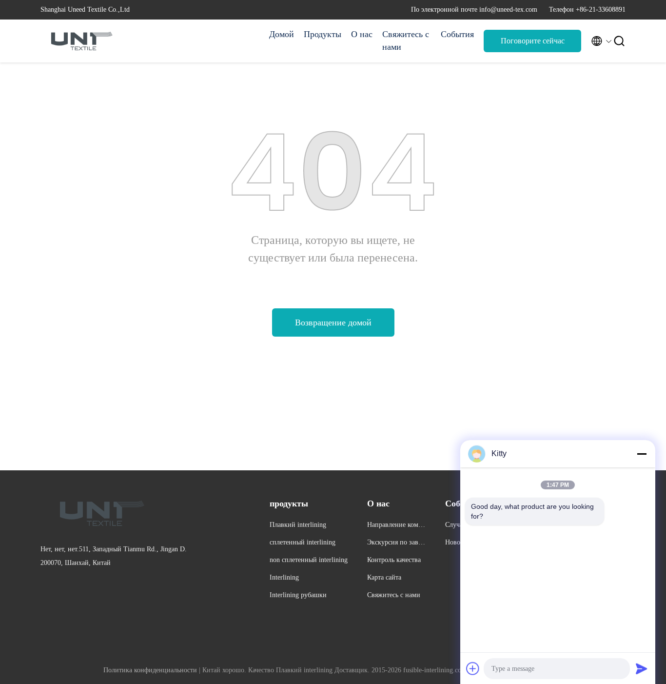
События (457, 34)
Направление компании (396, 526)
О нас (361, 34)
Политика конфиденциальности (150, 670)
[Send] (641, 668)
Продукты (322, 34)
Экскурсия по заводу (396, 544)
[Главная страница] (79, 41)
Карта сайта (384, 577)
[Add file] (473, 668)
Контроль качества (394, 559)
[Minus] (641, 454)
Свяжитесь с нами (405, 40)
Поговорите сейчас (533, 41)
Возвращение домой (333, 322)
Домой (281, 34)
